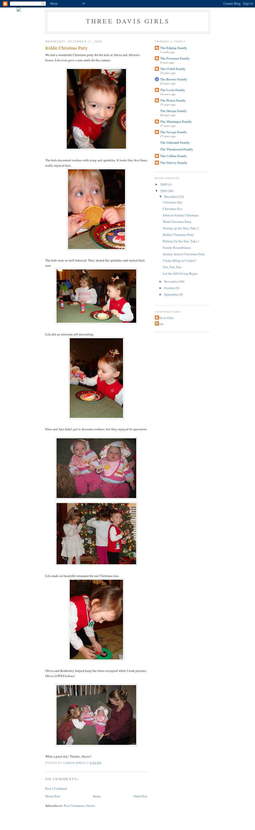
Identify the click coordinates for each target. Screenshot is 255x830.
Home (97, 796)
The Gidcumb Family (175, 142)
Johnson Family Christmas (180, 215)
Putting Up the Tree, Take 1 (181, 241)
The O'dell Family (173, 68)
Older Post (140, 796)
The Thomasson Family (176, 149)
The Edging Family (173, 47)
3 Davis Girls (165, 318)
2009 (164, 184)
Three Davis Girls (128, 21)
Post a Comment (56, 788)
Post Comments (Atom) (79, 805)
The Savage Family (173, 131)
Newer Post (52, 796)
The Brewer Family (174, 79)
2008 (164, 191)
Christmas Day (173, 202)
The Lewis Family (172, 89)
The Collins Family (173, 155)
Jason (160, 323)
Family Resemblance (177, 247)
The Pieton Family (173, 100)
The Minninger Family (176, 121)
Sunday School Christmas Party (184, 254)
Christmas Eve (172, 208)
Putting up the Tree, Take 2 (181, 228)
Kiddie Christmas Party (178, 234)
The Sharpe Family (173, 110)
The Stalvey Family (174, 162)
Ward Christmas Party (177, 221)
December (171, 196)
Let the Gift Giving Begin (180, 273)
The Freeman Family (175, 58)
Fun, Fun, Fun (172, 267)
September (171, 294)
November (171, 281)
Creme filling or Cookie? (179, 260)
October (170, 288)
